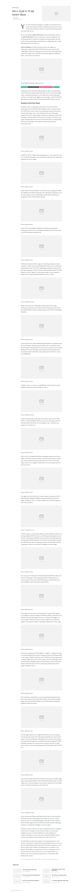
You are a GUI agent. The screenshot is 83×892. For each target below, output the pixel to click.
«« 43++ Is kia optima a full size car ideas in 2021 (30, 859)
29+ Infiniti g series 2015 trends (29, 869)
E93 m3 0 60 (24, 87)
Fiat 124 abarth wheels (33, 87)
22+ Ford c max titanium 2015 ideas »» (50, 859)
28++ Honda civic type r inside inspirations (58, 870)
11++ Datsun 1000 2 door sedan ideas (60, 880)
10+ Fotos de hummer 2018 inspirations (31, 875)
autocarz (13, 890)
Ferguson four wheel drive (46, 87)
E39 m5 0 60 (56, 87)
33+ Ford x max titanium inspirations (30, 880)
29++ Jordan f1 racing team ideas (59, 875)
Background (15, 7)
